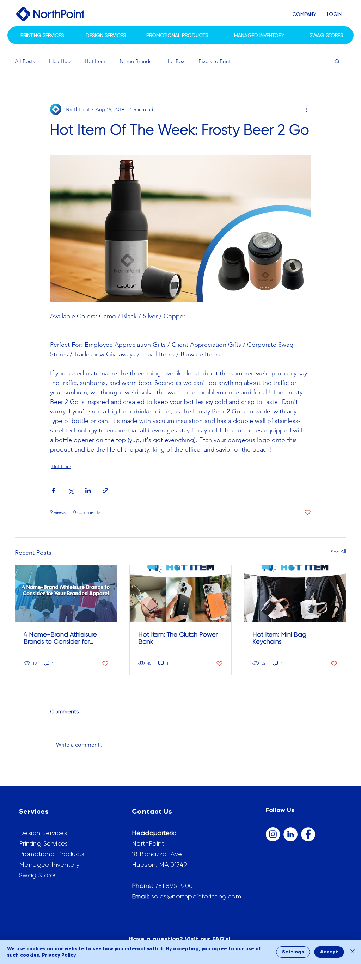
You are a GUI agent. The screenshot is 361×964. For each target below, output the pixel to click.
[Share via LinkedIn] (88, 490)
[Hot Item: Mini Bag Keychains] (295, 593)
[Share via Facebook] (53, 490)
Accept (329, 952)
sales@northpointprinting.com (196, 896)
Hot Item (95, 61)
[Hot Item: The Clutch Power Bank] (181, 593)
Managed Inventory (49, 864)
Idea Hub (60, 61)
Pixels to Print (214, 61)
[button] (304, 14)
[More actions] (306, 109)
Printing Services (43, 843)
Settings (293, 952)
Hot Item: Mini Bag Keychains (279, 638)
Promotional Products (51, 854)
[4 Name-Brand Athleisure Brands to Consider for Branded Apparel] (66, 593)
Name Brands (135, 61)
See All (338, 551)
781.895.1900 (174, 885)
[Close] (352, 952)
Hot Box (174, 61)
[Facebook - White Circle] (308, 834)
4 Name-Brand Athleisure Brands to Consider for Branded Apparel (60, 638)
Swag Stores (38, 875)
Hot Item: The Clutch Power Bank (178, 638)
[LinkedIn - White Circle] (290, 834)
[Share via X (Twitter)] (70, 490)
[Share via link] (105, 490)
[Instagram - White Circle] (273, 834)
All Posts (25, 61)
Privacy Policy (59, 955)
